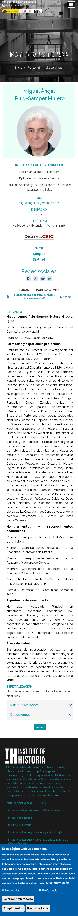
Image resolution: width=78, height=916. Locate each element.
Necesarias (12, 890)
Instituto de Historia (19, 824)
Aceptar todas (13, 908)
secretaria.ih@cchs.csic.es (20, 1)
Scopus (39, 254)
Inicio (18, 67)
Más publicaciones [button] (24, 705)
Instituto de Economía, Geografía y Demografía (35, 810)
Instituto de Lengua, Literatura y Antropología (35, 832)
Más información (57, 883)
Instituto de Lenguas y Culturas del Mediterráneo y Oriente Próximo (38, 841)
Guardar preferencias (18, 899)
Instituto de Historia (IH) (39, 165)
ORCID (39, 248)
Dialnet (39, 259)
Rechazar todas (38, 908)
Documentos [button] (20, 714)
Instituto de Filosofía (20, 817)
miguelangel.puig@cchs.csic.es (39, 203)
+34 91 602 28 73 (16, 5)
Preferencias (50, 890)
